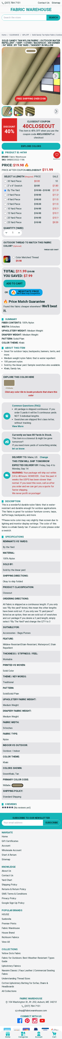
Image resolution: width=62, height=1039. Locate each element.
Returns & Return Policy (14, 889)
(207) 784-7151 (12, 2)
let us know (18, 448)
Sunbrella (6, 919)
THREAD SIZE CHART (51, 250)
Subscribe (51, 822)
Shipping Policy (9, 884)
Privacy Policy (9, 898)
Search (53, 17)
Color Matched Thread (27, 257)
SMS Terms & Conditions (14, 893)
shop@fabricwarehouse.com (32, 1010)
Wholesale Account (11, 850)
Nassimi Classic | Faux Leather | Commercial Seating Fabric (28, 972)
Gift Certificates (10, 841)
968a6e (7, 785)
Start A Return (9, 855)
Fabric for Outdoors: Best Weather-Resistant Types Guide (28, 960)
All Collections (9, 991)
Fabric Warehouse (18, 157)
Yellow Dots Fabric (11, 953)
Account (6, 845)
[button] (56, 76)
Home (5, 836)
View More (18, 426)
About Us (6, 871)
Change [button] (44, 457)
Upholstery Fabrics (11, 966)
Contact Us (43, 2)
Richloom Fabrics (10, 937)
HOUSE (5, 914)
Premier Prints (9, 923)
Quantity (13, 228)
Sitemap (56, 2)
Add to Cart (14, 283)
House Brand (8, 932)
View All (6, 942)
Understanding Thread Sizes (16, 978)
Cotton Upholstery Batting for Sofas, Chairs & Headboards (25, 985)
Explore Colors (31, 146)
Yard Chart (7, 880)
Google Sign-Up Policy (13, 903)
